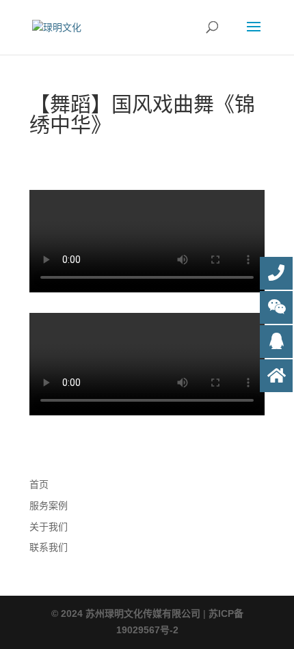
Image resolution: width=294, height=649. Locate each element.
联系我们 (48, 547)
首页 (39, 484)
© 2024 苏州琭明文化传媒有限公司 (125, 613)
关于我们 (48, 526)
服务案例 (48, 505)
